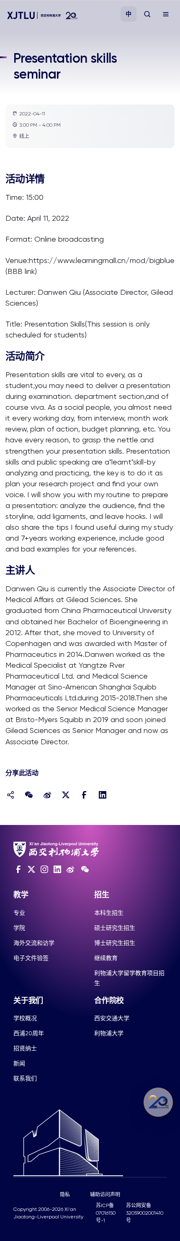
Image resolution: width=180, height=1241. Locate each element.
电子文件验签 (31, 958)
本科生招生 (108, 912)
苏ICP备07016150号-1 (106, 1213)
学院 (19, 927)
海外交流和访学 (33, 943)
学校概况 (25, 1018)
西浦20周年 (28, 1033)
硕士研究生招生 (114, 927)
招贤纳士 (25, 1048)
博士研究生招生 (114, 943)
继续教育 (106, 958)
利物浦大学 (108, 1033)
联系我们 (25, 1078)
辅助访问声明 (105, 1195)
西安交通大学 (111, 1018)
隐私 (65, 1195)
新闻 (19, 1063)
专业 (19, 912)
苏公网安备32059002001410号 (144, 1213)
